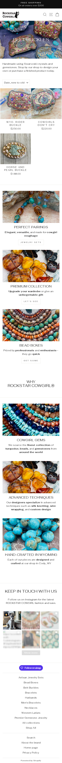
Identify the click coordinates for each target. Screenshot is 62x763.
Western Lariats (31, 712)
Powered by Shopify (31, 760)
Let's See (31, 301)
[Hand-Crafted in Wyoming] (31, 534)
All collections (31, 722)
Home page (31, 747)
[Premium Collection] (31, 266)
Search (31, 737)
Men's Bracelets (31, 702)
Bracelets (31, 692)
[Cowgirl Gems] (31, 420)
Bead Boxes (31, 682)
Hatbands (31, 697)
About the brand (31, 742)
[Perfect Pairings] (31, 207)
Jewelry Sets (31, 242)
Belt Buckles (31, 687)
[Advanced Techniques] (31, 477)
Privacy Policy (31, 752)
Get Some (31, 360)
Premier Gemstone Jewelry (31, 717)
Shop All (31, 727)
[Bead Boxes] (31, 325)
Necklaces (31, 707)
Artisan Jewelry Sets (31, 677)
